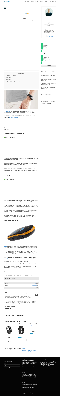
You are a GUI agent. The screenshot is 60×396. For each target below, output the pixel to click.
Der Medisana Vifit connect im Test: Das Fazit (13, 81)
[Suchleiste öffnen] (55, 1)
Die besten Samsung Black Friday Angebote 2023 (29, 384)
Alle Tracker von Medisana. (13, 117)
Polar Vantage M (45, 57)
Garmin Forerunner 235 (46, 59)
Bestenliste (32, 1)
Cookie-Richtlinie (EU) (7, 367)
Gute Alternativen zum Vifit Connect (46, 105)
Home (25, 1)
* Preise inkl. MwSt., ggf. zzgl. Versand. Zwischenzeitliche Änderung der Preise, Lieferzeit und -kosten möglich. (30, 392)
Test (9, 4)
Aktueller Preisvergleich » (31, 20)
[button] (5, 308)
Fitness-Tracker (7, 111)
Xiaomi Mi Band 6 (45, 47)
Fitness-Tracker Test (6, 4)
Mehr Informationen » (43, 367)
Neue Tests (49, 65)
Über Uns (5, 365)
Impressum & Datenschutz (8, 361)
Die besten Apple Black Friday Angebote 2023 (28, 387)
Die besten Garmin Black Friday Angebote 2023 (29, 388)
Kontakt (5, 363)
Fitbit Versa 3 (45, 43)
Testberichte (28, 1)
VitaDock (8, 258)
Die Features (8, 77)
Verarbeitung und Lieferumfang (11, 75)
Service (46, 1)
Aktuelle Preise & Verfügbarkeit (11, 83)
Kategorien (41, 1)
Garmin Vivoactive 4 (46, 55)
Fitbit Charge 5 (45, 45)
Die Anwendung (8, 79)
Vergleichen (9, 341)
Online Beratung (50, 36)
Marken (36, 1)
